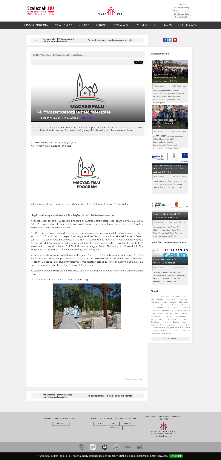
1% (156, 296)
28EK (162, 296)
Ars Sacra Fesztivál (180, 311)
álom (169, 305)
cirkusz (185, 328)
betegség (184, 313)
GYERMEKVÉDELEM (146, 25)
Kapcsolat (163, 419)
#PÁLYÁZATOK (121, 25)
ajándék (160, 299)
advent (185, 296)
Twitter (100, 424)
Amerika (177, 305)
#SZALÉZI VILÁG (63, 25)
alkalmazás (183, 302)
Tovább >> (61, 424)
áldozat (173, 302)
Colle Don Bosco (170, 331)
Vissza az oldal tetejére (133, 379)
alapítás (175, 299)
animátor (154, 311)
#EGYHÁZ (84, 25)
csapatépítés (155, 334)
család (184, 331)
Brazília (176, 322)
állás (161, 305)
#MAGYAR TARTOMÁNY (35, 25)
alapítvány (184, 299)
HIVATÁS (167, 25)
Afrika (153, 299)
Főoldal (36, 55)
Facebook (114, 428)
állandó (153, 305)
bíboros (168, 316)
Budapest (154, 325)
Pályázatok (45, 55)
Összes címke (170, 339)
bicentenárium (181, 316)
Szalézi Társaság (181, 7)
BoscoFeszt (156, 322)
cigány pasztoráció (171, 328)
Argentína (165, 311)
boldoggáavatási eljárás (177, 319)
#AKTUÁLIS (101, 25)
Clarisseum (155, 331)
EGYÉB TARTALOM (188, 25)
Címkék (154, 291)
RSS (114, 424)
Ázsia (160, 313)
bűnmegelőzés (169, 325)
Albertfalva (155, 302)
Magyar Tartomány (181, 10)
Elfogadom (176, 455)
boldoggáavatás (157, 319)
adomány (176, 296)
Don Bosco (182, 4)
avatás (153, 313)
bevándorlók (155, 316)
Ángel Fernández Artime (177, 308)
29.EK (168, 296)
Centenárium (156, 328)
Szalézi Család (181, 17)
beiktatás (168, 313)
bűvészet (183, 325)
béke (176, 313)
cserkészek (166, 334)
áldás (165, 302)
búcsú (185, 322)
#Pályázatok (71, 118)
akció (168, 299)
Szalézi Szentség (181, 13)
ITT (114, 204)
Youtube (127, 424)
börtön (167, 322)
